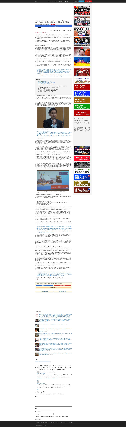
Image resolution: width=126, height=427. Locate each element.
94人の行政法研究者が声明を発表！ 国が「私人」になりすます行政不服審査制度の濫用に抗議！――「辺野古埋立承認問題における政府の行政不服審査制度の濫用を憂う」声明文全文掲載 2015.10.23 (54, 72)
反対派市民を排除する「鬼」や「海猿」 (45, 81)
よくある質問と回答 (63, 422)
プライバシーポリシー (55, 422)
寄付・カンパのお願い (74, 1)
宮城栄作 (40, 361)
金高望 (37, 361)
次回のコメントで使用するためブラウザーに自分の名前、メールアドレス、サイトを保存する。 (52, 416)
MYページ (81, 1)
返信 (37, 380)
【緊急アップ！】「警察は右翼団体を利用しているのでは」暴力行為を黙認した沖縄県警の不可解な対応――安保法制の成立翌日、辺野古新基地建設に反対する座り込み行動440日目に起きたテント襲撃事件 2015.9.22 (54, 137)
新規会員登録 (88, 1)
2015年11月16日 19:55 (41, 373)
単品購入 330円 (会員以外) (53, 287)
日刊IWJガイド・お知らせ (63, 1)
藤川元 (44, 361)
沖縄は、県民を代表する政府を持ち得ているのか (46, 83)
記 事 (50, 1)
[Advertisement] (53, 10)
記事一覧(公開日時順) (62, 291)
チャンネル (55, 1)
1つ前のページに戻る (44, 291)
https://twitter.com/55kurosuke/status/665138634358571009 (47, 378)
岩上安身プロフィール (40, 422)
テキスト (52, 24)
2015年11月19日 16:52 (41, 383)
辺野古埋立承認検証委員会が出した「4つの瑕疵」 (47, 82)
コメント (36, 396)
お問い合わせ (71, 422)
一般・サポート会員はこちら (53, 26)
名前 (36, 408)
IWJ (35, 1)
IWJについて (47, 422)
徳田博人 (48, 361)
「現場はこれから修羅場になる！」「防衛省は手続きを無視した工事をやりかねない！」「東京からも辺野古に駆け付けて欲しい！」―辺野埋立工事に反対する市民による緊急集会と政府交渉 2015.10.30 (54, 133)
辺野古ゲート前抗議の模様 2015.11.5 (43, 131)
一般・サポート (44, 285)
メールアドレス (38, 411)
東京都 (49, 24)
